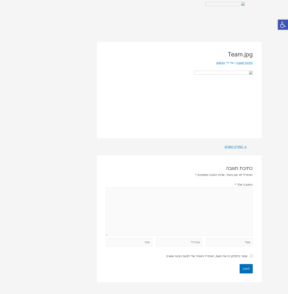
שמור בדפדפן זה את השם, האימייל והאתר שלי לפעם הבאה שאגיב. (206, 256)
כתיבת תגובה (244, 63)
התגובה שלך (244, 184)
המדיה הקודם (236, 146)
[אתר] (129, 243)
